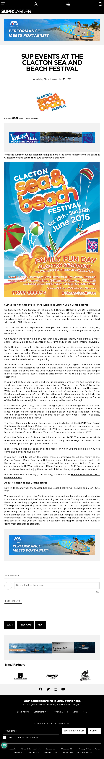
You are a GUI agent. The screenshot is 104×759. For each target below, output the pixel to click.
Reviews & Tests (60, 712)
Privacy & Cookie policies (27, 737)
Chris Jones (50, 79)
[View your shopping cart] (68, 4)
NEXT (41, 625)
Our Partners (33, 752)
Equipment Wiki (41, 712)
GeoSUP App (67, 752)
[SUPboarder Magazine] (16, 11)
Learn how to (23, 712)
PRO (85, 712)
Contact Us (50, 749)
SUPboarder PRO (50, 752)
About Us (12, 749)
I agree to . (23, 737)
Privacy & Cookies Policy (31, 749)
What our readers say (86, 752)
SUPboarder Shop (67, 749)
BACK (10, 625)
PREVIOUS (25, 625)
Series (75, 712)
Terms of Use (18, 752)
